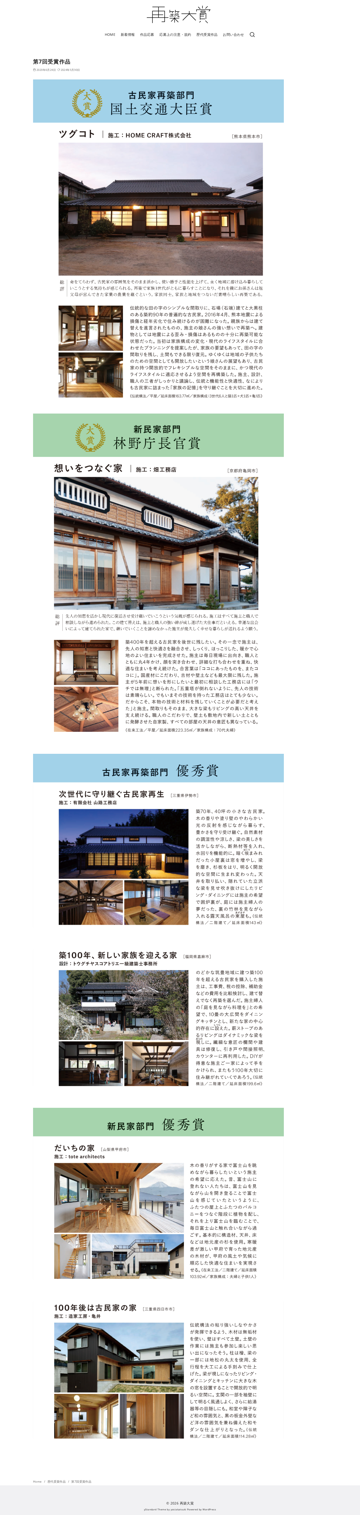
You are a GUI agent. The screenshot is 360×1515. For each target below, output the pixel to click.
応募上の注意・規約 (175, 34)
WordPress (209, 1509)
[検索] (252, 35)
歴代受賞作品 (206, 34)
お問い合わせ (233, 34)
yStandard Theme (155, 1509)
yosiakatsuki (178, 1509)
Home (38, 1481)
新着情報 (128, 34)
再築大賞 (187, 1503)
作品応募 (147, 34)
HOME (110, 34)
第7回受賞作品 (81, 1481)
